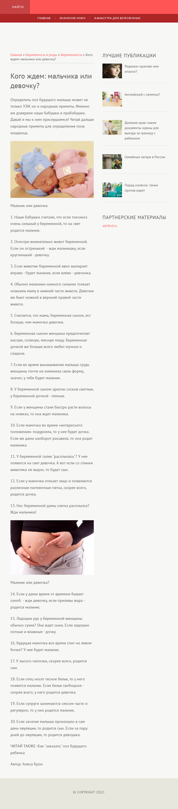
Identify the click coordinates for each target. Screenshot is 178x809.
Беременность (71, 55)
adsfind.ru (109, 225)
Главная (89, 7)
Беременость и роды (41, 55)
